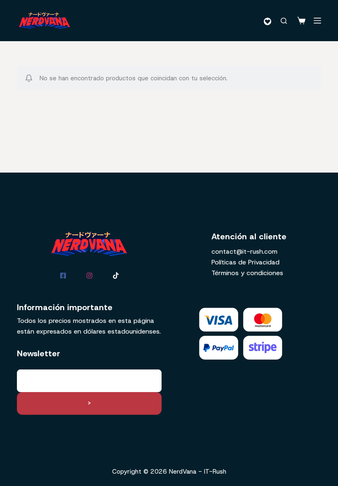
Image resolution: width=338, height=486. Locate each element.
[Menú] (317, 20)
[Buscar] (284, 21)
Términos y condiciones (247, 273)
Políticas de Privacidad (245, 262)
